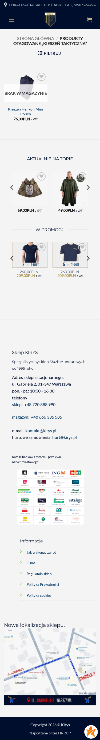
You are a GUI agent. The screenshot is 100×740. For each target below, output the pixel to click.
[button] (11, 19)
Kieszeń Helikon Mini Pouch (25, 111)
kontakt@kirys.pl (41, 430)
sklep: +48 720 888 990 (33, 404)
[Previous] (12, 198)
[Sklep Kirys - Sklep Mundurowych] (50, 19)
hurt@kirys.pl (64, 437)
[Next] (88, 198)
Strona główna (35, 38)
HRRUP (64, 733)
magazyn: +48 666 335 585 (37, 416)
